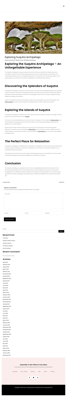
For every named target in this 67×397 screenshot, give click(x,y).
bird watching (41, 131)
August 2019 (6, 308)
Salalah (27, 116)
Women (33, 371)
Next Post (62, 182)
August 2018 (6, 336)
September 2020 (7, 278)
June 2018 (5, 341)
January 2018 (6, 353)
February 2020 (6, 295)
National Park (32, 129)
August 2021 (6, 267)
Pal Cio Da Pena (7, 248)
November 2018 (7, 329)
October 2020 (6, 276)
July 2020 (5, 283)
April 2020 (5, 290)
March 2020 (6, 292)
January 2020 (6, 297)
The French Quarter (8, 246)
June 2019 (5, 313)
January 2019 (6, 325)
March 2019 (6, 320)
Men (39, 371)
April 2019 (5, 318)
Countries (14, 371)
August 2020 (6, 281)
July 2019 (5, 311)
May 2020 (5, 288)
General (17, 60)
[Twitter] (33, 377)
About (45, 371)
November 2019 (7, 301)
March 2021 (6, 269)
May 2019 (5, 315)
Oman (21, 60)
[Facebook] (29, 377)
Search (4, 229)
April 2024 (5, 262)
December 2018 (7, 327)
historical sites (54, 120)
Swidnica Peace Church (9, 240)
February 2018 (6, 350)
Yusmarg (5, 238)
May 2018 (5, 343)
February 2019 (6, 322)
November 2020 (7, 274)
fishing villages (9, 102)
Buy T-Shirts (24, 371)
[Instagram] (37, 377)
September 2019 (7, 306)
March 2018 (6, 348)
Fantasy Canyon (7, 243)
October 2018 (6, 332)
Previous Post (6, 182)
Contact (52, 371)
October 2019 (6, 304)
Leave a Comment (9, 60)
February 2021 (6, 271)
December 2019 (7, 299)
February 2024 (6, 264)
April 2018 (5, 346)
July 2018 (5, 339)
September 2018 (7, 334)
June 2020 (5, 285)
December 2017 (7, 355)
